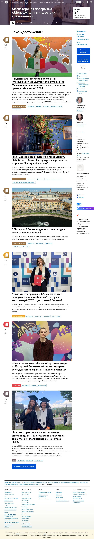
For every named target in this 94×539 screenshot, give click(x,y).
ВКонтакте (82, 195)
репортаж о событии (56, 106)
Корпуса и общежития (10, 510)
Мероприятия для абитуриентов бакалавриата (26, 494)
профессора (39, 243)
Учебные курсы (82, 73)
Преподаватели (82, 76)
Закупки (6, 512)
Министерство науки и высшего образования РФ (80, 493)
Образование (27, 490)
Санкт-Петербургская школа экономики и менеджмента (24, 182)
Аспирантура (25, 520)
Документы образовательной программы (83, 84)
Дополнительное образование (26, 517)
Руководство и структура (11, 498)
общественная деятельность (53, 179)
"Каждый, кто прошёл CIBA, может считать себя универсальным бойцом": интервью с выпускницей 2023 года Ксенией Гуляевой (37, 297)
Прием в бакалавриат (27, 509)
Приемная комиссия (83, 51)
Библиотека (59, 492)
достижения (31, 106)
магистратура (16, 110)
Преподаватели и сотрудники (9, 504)
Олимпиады (25, 507)
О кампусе (8, 490)
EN (80, 2)
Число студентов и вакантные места (83, 79)
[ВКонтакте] (78, 204)
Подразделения (8, 500)
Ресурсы (59, 490)
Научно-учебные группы (45, 499)
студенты (46, 106)
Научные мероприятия (45, 492)
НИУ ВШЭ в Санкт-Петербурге (21, 247)
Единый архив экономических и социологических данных (62, 499)
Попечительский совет (10, 507)
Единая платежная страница (9, 525)
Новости (36, 484)
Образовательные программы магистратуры (35, 482)
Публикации (59, 495)
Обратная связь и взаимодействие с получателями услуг (27, 524)
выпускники (47, 316)
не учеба (38, 106)
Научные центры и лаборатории (43, 495)
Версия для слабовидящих (11, 522)
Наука (41, 490)
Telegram (81, 197)
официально (39, 179)
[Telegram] (80, 204)
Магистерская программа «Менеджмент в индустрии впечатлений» (33, 12)
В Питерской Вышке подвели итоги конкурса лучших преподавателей (38, 230)
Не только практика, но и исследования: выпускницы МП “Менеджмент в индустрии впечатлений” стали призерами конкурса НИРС (38, 437)
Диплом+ (24, 514)
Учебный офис (80, 132)
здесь (17, 533)
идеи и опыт (38, 316)
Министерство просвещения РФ (77, 497)
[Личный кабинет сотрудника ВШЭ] (87, 2)
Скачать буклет (83, 67)
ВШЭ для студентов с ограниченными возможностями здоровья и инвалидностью (11, 517)
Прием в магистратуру (28, 511)
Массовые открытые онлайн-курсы (78, 501)
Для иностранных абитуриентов (83, 59)
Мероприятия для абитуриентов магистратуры (26, 500)
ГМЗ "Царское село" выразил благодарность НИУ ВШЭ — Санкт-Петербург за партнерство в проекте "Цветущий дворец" (39, 160)
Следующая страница (23, 466)
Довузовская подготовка (28, 504)
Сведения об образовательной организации (9, 494)
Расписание (81, 89)
